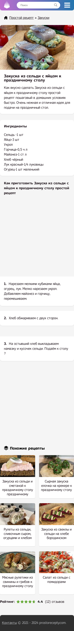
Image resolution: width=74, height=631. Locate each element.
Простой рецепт (21, 18)
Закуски (43, 18)
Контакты (9, 623)
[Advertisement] (37, 239)
